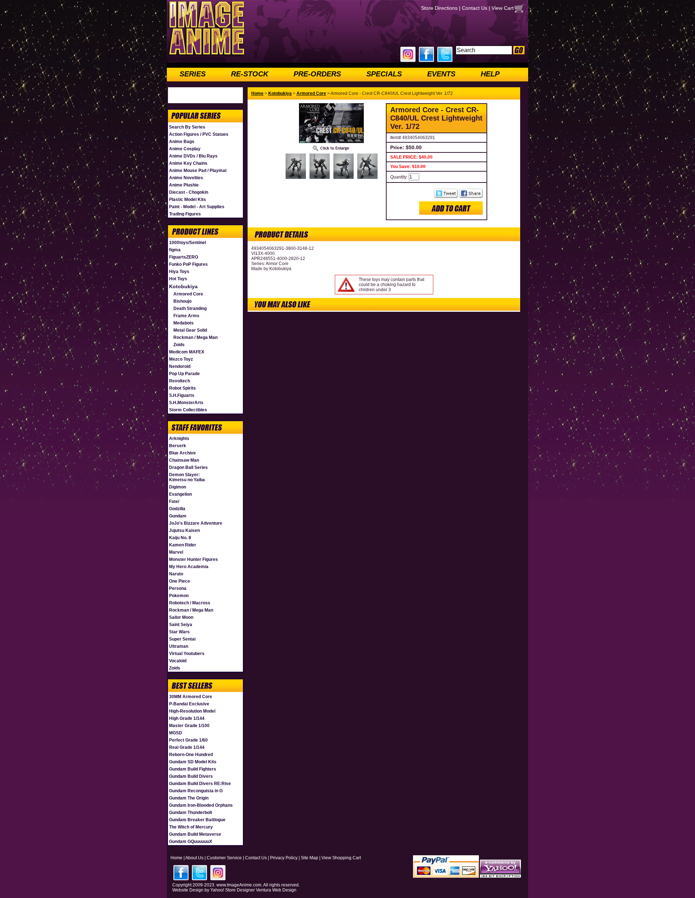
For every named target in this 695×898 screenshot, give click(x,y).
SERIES (193, 74)
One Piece (179, 581)
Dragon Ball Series (188, 467)
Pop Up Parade (184, 373)
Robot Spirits (182, 388)
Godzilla (177, 508)
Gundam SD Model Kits (192, 761)
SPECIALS (384, 74)
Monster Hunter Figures (193, 559)
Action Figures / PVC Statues (198, 134)
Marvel (176, 552)
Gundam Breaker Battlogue (197, 819)
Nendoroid (179, 366)
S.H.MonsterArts (186, 402)
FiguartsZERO (183, 257)
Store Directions (439, 8)
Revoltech (179, 380)
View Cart (503, 8)
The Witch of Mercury (191, 827)
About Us (194, 857)
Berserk (177, 445)
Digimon (177, 487)
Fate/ (174, 501)
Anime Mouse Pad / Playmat (198, 170)
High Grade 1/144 (187, 718)
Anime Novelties (186, 177)
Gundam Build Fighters (192, 769)
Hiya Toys (179, 271)
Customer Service (224, 857)
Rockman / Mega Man (195, 337)
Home (257, 93)
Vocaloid (177, 660)
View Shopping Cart (341, 857)
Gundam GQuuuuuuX (190, 841)
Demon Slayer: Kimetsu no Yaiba (187, 477)
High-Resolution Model (192, 711)
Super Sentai (182, 639)
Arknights (179, 438)
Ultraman (178, 646)
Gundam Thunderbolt (190, 812)
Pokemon (179, 595)
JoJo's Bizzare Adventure (195, 523)
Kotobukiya (183, 286)
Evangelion (180, 494)
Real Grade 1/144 (187, 747)
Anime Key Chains (188, 163)
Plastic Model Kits (187, 199)
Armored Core (188, 294)
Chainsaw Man (184, 460)
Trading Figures (185, 214)
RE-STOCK (249, 74)
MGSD (175, 732)
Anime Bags (181, 141)
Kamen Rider (182, 544)
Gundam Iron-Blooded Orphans (201, 805)
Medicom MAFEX (186, 351)
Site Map (309, 857)
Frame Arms (186, 315)
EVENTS (441, 74)
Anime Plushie (184, 185)
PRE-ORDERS (317, 74)
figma (175, 249)
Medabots (183, 323)
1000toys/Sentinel (187, 242)
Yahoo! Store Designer (232, 890)
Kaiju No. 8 (180, 537)
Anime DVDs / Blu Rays (193, 156)
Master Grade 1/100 (189, 725)
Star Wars (179, 631)
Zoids (179, 344)
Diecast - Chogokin (188, 192)
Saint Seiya (180, 624)
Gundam (177, 516)
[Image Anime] (206, 55)
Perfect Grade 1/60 (188, 740)
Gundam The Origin (188, 798)
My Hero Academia (188, 566)
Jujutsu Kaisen (184, 530)
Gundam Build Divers (191, 776)
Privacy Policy (284, 857)
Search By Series (187, 127)
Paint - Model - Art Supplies (196, 206)
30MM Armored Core (190, 696)
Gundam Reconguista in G (196, 790)
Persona (177, 588)
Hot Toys (178, 278)
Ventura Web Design (276, 890)
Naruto (176, 573)
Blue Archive (182, 453)
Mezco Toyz (181, 359)
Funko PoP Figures (188, 264)
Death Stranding (190, 308)
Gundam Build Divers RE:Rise (200, 783)
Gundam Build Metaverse (195, 834)
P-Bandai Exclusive (189, 703)
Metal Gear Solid (190, 330)
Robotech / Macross (189, 602)
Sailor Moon (181, 617)
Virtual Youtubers (187, 653)
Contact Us (474, 8)
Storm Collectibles (188, 409)
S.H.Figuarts (181, 395)
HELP (490, 74)
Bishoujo (182, 301)
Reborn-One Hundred (191, 754)
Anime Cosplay (185, 148)
